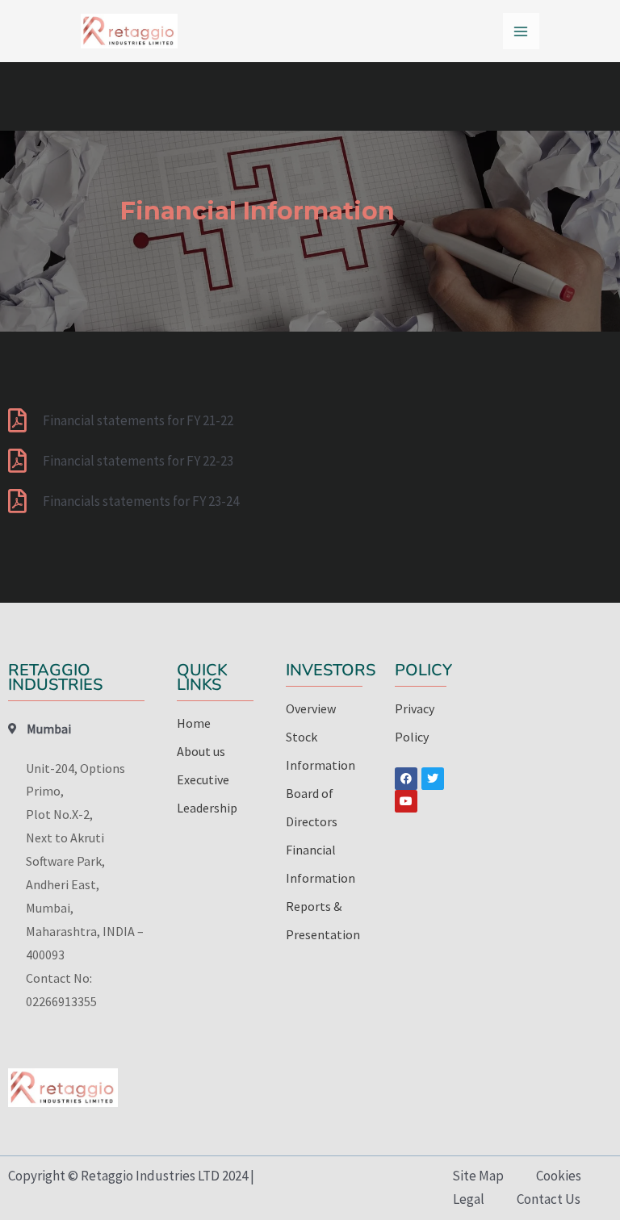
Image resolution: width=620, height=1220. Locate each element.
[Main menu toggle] (521, 31)
